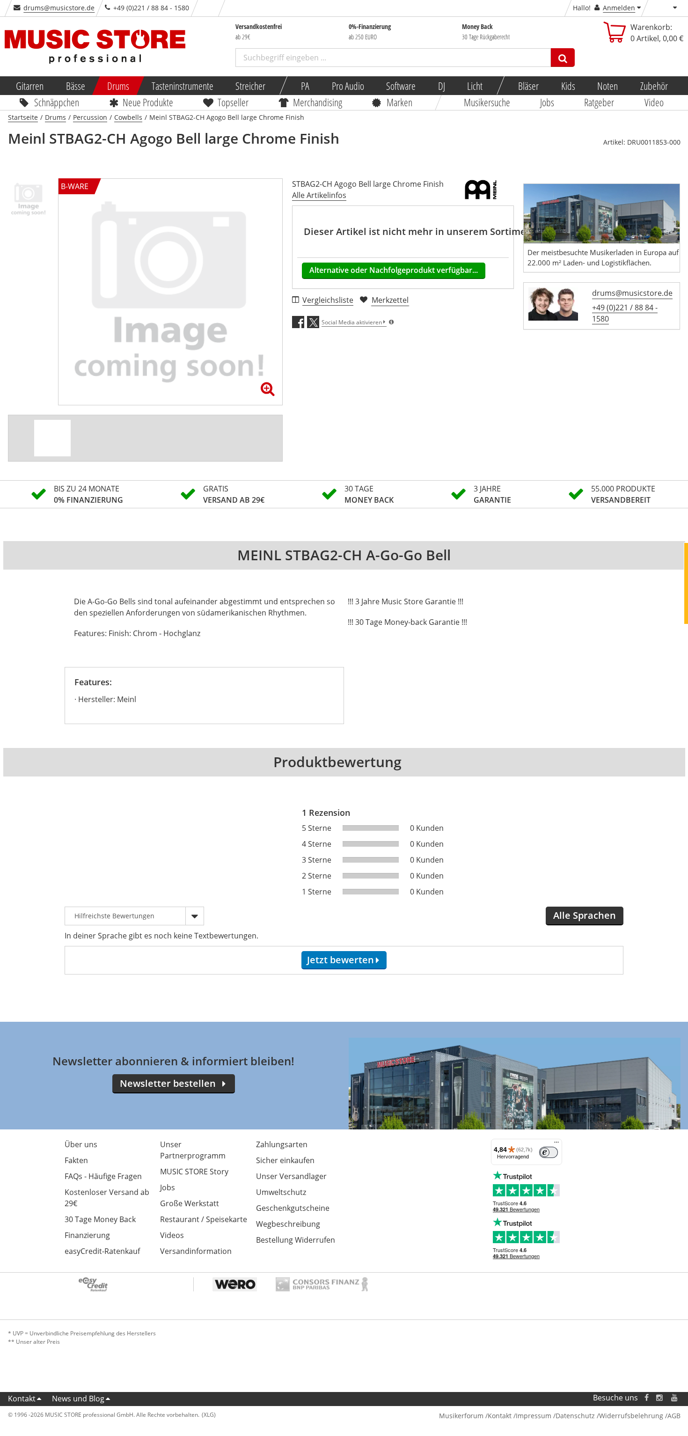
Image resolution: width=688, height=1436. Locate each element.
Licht (475, 86)
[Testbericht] (52, 438)
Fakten (76, 1160)
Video (654, 102)
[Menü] (556, 1144)
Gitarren (30, 86)
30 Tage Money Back (100, 1219)
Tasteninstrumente (182, 86)
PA (305, 86)
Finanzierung (87, 1235)
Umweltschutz (281, 1192)
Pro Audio (347, 86)
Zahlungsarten (281, 1144)
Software (401, 86)
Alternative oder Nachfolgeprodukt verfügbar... (393, 270)
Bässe (75, 86)
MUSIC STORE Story (194, 1171)
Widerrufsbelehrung (631, 1415)
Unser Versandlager (291, 1176)
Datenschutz (575, 1415)
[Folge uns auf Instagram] (660, 1397)
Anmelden (619, 7)
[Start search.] (563, 57)
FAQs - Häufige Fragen (103, 1176)
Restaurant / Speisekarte (203, 1219)
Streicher (250, 86)
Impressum (533, 1415)
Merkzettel (390, 300)
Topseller (233, 102)
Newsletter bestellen (168, 1083)
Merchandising (317, 102)
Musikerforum (461, 1415)
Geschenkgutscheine (292, 1208)
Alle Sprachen (584, 915)
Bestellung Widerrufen (295, 1240)
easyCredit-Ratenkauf (102, 1251)
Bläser (528, 86)
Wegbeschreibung (288, 1224)
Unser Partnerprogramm (193, 1150)
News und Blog (78, 1398)
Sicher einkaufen (285, 1160)
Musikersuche (487, 102)
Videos (172, 1235)
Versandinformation (196, 1251)
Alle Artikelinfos (319, 195)
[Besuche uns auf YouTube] (675, 1397)
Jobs (547, 102)
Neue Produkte (148, 102)
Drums (118, 86)
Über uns (81, 1144)
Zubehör (653, 86)
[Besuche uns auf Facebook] (646, 1397)
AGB (674, 1415)
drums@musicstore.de (59, 7)
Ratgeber (600, 102)
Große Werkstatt (189, 1203)
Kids (568, 86)
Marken (399, 102)
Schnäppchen (56, 102)
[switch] (548, 1152)
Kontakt (22, 1398)
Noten (607, 86)
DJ (441, 86)
